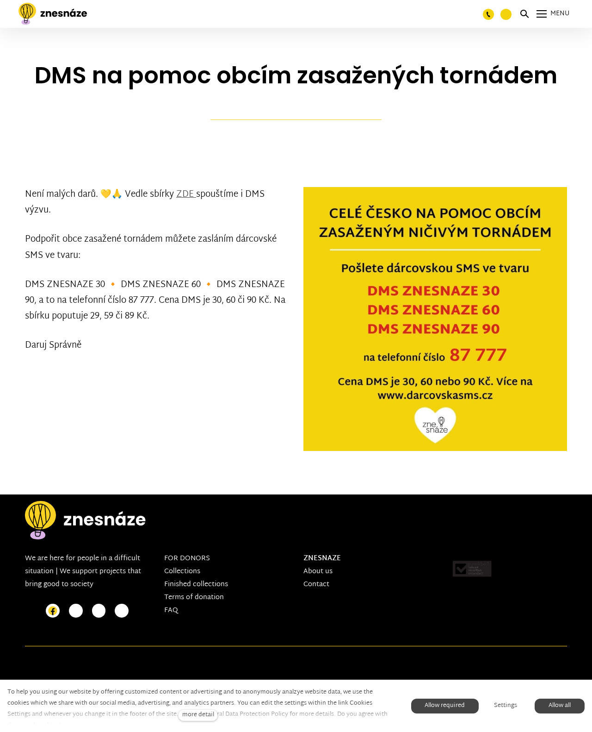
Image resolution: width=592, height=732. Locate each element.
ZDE (186, 195)
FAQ (171, 610)
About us (318, 571)
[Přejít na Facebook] (53, 611)
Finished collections (196, 584)
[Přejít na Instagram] (76, 611)
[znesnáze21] (52, 14)
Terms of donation (194, 597)
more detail (198, 715)
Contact (316, 584)
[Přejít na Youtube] (99, 611)
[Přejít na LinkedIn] (122, 611)
